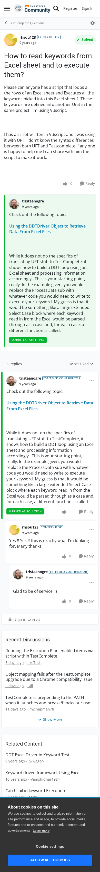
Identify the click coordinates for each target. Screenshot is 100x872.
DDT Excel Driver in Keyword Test (37, 755)
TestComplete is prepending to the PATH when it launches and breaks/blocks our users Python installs (49, 700)
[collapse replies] (50, 374)
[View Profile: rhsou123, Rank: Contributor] (10, 40)
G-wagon (36, 761)
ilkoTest (34, 662)
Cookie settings (50, 846)
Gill (30, 685)
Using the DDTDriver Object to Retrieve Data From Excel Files (47, 228)
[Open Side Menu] (7, 8)
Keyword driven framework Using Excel (43, 773)
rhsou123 (27, 37)
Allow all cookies (50, 860)
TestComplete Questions (26, 23)
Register (70, 8)
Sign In (88, 8)
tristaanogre (33, 201)
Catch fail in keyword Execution (35, 790)
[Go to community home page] (32, 8)
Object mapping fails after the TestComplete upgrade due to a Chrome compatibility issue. (49, 677)
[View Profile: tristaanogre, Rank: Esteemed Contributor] (11, 381)
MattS (34, 797)
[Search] (56, 8)
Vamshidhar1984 (45, 779)
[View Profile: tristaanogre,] (14, 204)
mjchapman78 (41, 709)
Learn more (41, 830)
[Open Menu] (92, 23)
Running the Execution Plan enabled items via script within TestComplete (49, 653)
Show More (52, 719)
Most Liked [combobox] (82, 364)
